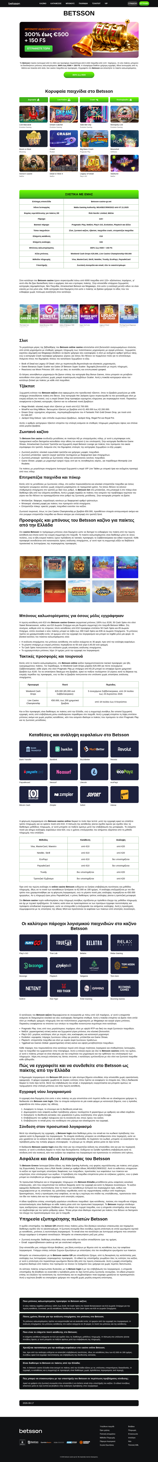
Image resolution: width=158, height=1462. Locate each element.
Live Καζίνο (62, 100)
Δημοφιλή (32, 100)
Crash (92, 100)
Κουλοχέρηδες (123, 100)
